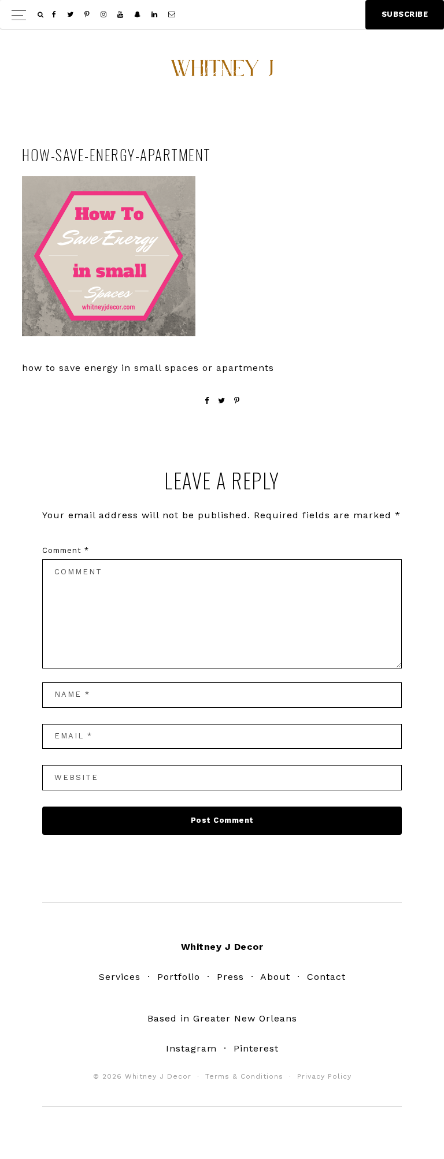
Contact (326, 976)
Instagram (191, 1048)
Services (119, 976)
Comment (65, 550)
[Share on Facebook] (207, 400)
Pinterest (256, 1048)
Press (230, 976)
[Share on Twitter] (221, 400)
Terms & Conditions (244, 1076)
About (275, 976)
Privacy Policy (324, 1076)
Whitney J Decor (222, 72)
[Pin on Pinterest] (237, 400)
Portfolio (178, 976)
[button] (222, 14)
